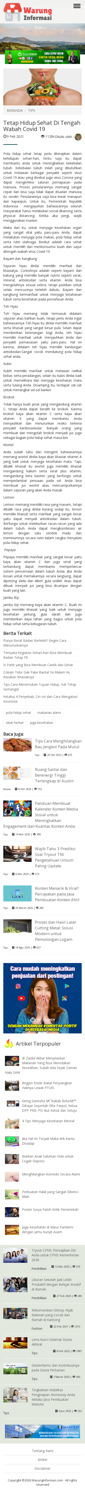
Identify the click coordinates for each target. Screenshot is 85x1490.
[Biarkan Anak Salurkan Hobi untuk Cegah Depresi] (15, 1158)
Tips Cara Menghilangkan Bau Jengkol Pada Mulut (58, 743)
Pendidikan (39, 1268)
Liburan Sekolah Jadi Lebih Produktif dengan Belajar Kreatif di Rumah (56, 1284)
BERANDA (15, 110)
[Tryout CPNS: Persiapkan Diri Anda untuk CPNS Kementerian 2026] (15, 1255)
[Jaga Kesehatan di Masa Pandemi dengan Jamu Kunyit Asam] (15, 1229)
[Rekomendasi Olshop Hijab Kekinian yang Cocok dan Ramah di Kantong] (15, 1313)
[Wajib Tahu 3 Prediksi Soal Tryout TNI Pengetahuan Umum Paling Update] (17, 853)
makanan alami (49, 712)
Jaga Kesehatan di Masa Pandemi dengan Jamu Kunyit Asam (47, 1229)
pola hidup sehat (18, 712)
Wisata (7, 789)
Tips (37, 755)
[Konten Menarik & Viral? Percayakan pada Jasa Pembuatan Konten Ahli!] (17, 893)
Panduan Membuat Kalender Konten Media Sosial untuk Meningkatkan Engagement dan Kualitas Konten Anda (40, 814)
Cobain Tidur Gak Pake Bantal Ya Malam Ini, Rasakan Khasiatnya (37, 674)
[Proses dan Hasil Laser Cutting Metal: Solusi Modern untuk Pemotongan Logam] (17, 925)
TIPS (31, 110)
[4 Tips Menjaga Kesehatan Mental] (15, 1123)
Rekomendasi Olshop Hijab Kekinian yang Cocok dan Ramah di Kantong (52, 1315)
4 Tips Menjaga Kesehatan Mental (48, 1121)
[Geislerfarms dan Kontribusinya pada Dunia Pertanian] (15, 1368)
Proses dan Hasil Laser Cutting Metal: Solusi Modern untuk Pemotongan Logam (55, 930)
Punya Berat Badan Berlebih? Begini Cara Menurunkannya (34, 643)
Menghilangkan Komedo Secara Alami (51, 1174)
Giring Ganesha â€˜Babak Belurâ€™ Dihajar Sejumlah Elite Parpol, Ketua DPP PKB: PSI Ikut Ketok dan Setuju (49, 1106)
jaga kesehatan (41, 722)
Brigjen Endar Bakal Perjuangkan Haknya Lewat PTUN (47, 1085)
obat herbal (14, 722)
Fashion (37, 1328)
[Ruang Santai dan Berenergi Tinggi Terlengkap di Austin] (17, 772)
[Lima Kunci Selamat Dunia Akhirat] (15, 1342)
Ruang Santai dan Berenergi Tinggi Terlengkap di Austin (54, 775)
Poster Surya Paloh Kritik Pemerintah (50, 1209)
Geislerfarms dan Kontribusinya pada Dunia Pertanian (55, 1367)
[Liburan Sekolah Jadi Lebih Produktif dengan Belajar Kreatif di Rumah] (15, 1285)
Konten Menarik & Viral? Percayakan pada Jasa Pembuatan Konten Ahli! (57, 893)
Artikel (42, 1459)
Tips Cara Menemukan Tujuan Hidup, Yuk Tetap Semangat (39, 686)
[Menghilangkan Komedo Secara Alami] (15, 1176)
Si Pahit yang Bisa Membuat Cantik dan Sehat (38, 665)
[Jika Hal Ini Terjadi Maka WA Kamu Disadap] (15, 1141)
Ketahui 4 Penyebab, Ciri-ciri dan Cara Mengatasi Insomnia (40, 699)
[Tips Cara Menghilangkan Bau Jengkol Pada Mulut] (17, 744)
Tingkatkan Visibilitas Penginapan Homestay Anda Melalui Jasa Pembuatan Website (53, 1397)
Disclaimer (42, 1468)
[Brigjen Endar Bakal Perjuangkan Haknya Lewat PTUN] (15, 1085)
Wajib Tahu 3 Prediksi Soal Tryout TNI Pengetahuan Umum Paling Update (55, 857)
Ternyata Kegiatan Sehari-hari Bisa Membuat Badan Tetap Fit (37, 655)
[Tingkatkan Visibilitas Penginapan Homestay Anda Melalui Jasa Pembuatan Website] (15, 1395)
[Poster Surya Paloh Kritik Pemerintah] (15, 1212)
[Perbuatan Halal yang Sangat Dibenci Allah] (15, 1194)
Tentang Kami (42, 1450)
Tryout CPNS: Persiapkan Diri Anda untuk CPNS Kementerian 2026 (55, 1255)
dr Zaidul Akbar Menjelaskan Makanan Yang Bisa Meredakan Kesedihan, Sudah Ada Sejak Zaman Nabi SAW (41, 1065)
